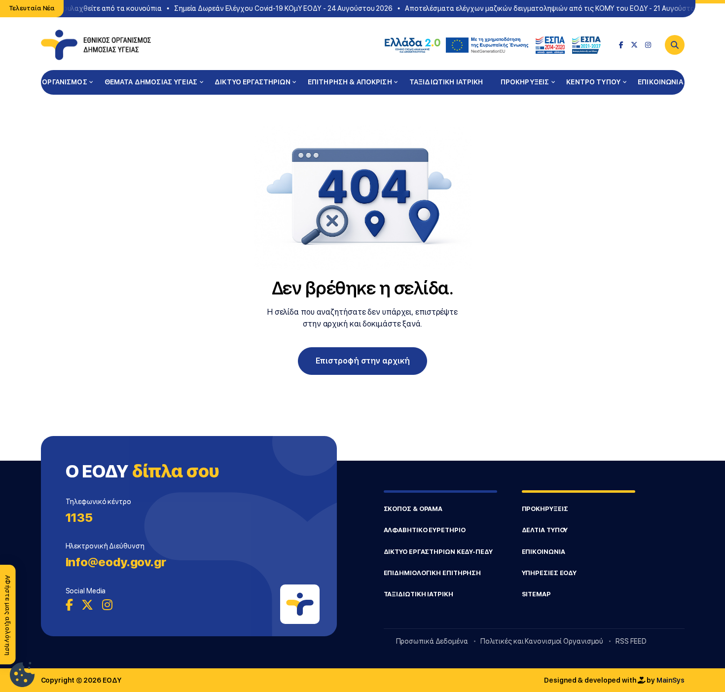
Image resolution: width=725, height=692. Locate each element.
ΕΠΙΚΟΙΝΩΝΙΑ (660, 82)
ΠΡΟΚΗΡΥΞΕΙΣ (525, 82)
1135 (79, 517)
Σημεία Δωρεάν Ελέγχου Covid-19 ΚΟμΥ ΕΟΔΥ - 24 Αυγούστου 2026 (279, 8)
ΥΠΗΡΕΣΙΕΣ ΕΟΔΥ (549, 573)
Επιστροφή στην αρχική (363, 360)
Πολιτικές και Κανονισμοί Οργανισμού (542, 641)
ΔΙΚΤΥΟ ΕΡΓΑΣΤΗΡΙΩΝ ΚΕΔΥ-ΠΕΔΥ (438, 551)
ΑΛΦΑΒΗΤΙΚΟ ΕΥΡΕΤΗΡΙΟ (425, 530)
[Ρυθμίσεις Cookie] (22, 674)
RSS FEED (631, 641)
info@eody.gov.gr (116, 562)
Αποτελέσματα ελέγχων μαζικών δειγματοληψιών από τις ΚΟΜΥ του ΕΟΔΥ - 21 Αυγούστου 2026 (557, 8)
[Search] (675, 45)
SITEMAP (536, 594)
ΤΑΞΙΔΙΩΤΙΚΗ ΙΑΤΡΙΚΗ (446, 82)
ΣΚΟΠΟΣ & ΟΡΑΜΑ (413, 508)
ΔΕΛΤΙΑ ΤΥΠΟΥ (545, 530)
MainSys (670, 680)
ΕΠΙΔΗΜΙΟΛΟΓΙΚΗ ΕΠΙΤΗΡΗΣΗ (432, 573)
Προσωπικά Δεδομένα (432, 641)
